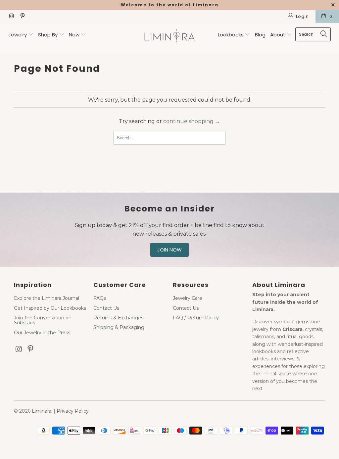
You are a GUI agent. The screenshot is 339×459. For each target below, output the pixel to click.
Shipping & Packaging (118, 327)
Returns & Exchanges (118, 318)
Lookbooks (231, 34)
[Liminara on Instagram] (11, 16)
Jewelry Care (187, 298)
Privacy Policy (73, 411)
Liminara (41, 411)
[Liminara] (169, 37)
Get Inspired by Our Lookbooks (50, 308)
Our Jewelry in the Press (42, 333)
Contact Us (106, 308)
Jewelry (17, 34)
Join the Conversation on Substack (43, 320)
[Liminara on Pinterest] (22, 16)
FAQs (99, 298)
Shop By (48, 34)
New (74, 34)
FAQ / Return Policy (196, 318)
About (278, 34)
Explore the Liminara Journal (46, 298)
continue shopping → (191, 121)
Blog (260, 34)
